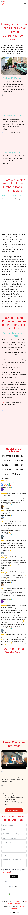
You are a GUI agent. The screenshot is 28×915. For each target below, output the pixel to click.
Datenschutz (14, 908)
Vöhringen (17, 474)
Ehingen (19, 460)
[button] (14, 759)
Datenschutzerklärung (8, 872)
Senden (19, 469)
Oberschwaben (17, 903)
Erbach (6, 465)
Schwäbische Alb (19, 902)
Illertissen (18, 465)
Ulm (7, 474)
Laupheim (7, 469)
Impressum (21, 907)
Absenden (14, 876)
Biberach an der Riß (12, 456)
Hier (2, 402)
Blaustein (7, 460)
